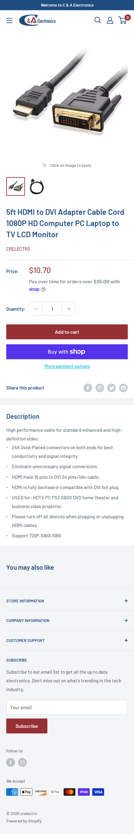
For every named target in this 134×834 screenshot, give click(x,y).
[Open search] (97, 20)
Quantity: (15, 309)
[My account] (110, 20)
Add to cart (67, 332)
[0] (123, 20)
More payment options (67, 366)
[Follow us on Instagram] (22, 762)
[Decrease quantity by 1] (35, 308)
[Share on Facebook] (88, 387)
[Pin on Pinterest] (99, 387)
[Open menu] (9, 20)
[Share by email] (123, 387)
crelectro (18, 249)
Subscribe (27, 726)
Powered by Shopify (23, 820)
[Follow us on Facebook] (10, 762)
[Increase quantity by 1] (68, 308)
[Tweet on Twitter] (111, 387)
